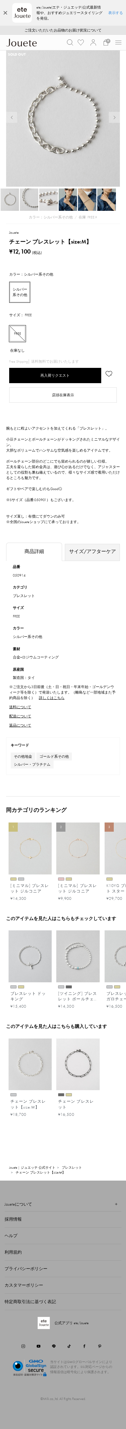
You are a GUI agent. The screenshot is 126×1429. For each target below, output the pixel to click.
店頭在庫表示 (63, 395)
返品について (20, 725)
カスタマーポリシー (24, 1285)
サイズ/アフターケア (92, 551)
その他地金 (23, 756)
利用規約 (13, 1252)
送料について (20, 707)
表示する (115, 12)
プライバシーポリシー (26, 1268)
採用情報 (13, 1219)
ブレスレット (24, 595)
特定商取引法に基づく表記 (30, 1301)
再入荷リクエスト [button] (55, 375)
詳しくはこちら (52, 697)
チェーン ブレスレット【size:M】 (40, 1172)
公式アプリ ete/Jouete (71, 1323)
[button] (70, 42)
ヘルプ (11, 1235)
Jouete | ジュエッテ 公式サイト (32, 1167)
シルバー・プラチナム (32, 764)
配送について (20, 716)
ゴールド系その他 (54, 756)
